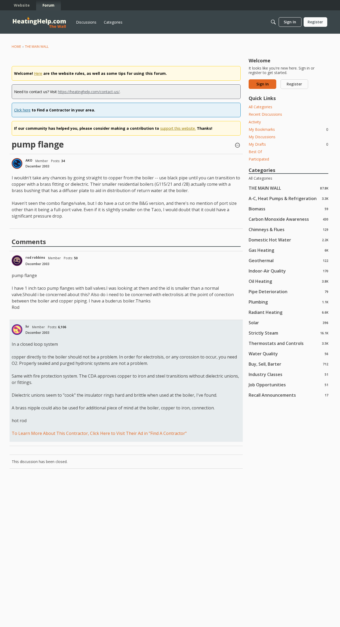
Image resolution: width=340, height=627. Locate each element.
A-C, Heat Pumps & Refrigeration (288, 198)
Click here (22, 110)
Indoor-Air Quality (288, 271)
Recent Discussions (265, 114)
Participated (259, 159)
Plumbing (288, 302)
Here (38, 73)
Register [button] (294, 84)
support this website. (178, 128)
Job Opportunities (288, 384)
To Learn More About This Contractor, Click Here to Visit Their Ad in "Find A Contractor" (99, 433)
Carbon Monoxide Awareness (288, 219)
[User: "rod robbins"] (17, 260)
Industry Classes (288, 374)
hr (27, 326)
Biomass (288, 208)
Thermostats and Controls (288, 343)
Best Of (255, 151)
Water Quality (288, 353)
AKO (29, 160)
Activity (255, 121)
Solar (288, 322)
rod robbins (35, 257)
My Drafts (288, 144)
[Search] (273, 22)
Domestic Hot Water (288, 240)
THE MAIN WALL (288, 188)
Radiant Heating (288, 312)
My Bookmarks (288, 129)
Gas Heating (288, 250)
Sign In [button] (262, 84)
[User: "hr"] (17, 329)
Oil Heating (288, 281)
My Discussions (262, 136)
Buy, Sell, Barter (288, 364)
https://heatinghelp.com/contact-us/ (89, 91)
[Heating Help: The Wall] (39, 22)
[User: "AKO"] (17, 163)
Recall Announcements (288, 395)
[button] (237, 145)
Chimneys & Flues (288, 229)
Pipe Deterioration (288, 291)
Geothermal (288, 260)
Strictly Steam (288, 333)
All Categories (260, 106)
